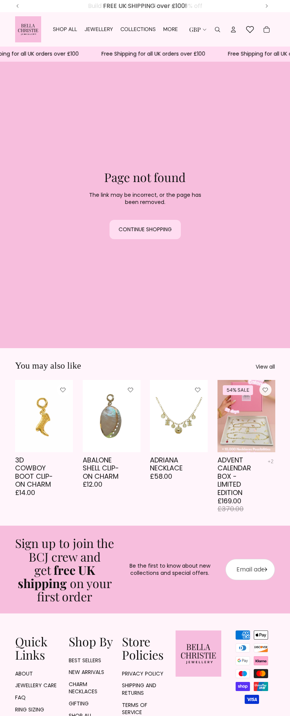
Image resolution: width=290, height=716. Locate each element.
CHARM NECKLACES (83, 688)
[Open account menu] (233, 29)
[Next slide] (201, 416)
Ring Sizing (29, 709)
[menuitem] (170, 29)
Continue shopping (145, 229)
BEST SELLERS (85, 660)
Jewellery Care (36, 685)
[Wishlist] (250, 29)
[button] (63, 390)
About (24, 673)
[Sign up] (264, 569)
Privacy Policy (143, 673)
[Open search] (217, 29)
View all (265, 366)
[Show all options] (270, 461)
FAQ (20, 697)
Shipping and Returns (139, 689)
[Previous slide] (156, 416)
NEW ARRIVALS (86, 672)
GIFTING (79, 703)
